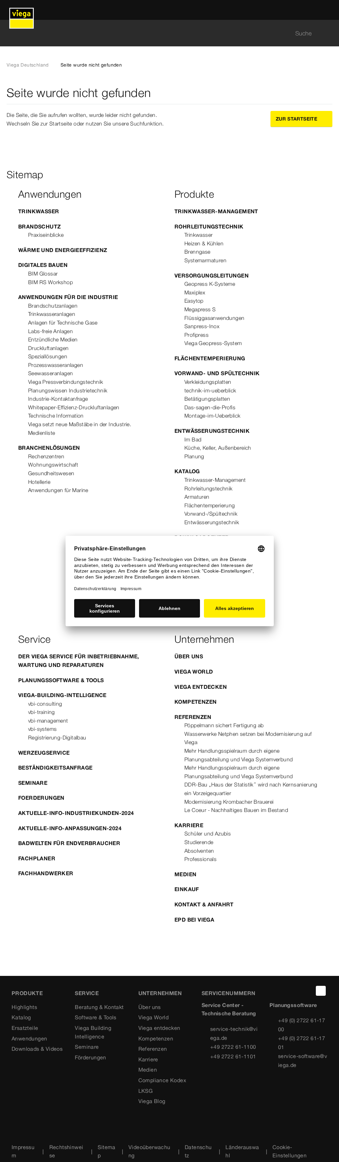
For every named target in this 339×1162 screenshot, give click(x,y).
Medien (185, 874)
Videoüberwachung (149, 1151)
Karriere (188, 825)
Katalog (187, 471)
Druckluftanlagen (48, 348)
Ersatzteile (25, 1028)
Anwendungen (29, 1038)
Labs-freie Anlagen (50, 331)
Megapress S (200, 309)
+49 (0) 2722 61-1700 (301, 1025)
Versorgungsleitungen (211, 275)
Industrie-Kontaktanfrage (58, 398)
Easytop (194, 300)
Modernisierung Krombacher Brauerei (229, 801)
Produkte (27, 993)
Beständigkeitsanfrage (55, 767)
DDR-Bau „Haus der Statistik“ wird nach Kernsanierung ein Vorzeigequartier (250, 788)
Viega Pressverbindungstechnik (65, 382)
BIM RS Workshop (50, 282)
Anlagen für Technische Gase (63, 322)
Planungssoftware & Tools (61, 680)
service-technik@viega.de (234, 1033)
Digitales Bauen (43, 265)
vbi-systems (42, 729)
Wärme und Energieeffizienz (62, 250)
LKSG (145, 1090)
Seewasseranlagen (50, 373)
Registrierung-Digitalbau (57, 737)
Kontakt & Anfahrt (204, 904)
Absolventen (199, 850)
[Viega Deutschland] (21, 10)
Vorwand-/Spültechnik (210, 513)
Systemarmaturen (205, 260)
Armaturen (197, 496)
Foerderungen (41, 797)
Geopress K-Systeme (209, 283)
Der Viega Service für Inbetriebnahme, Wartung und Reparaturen (78, 660)
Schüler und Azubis (207, 833)
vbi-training (41, 712)
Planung (194, 456)
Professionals (200, 859)
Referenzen (192, 717)
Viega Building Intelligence (93, 1032)
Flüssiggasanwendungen (214, 318)
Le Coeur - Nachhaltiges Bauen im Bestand (236, 810)
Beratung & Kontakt (99, 1007)
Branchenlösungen (49, 447)
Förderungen (90, 1057)
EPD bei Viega (194, 919)
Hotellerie (39, 482)
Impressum (23, 1151)
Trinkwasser (38, 211)
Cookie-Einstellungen (289, 1151)
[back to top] (321, 991)
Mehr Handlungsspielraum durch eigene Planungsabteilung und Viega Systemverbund (238, 755)
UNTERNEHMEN (160, 993)
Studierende (198, 842)
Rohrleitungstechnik (209, 226)
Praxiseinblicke (46, 234)
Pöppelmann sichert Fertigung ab (224, 725)
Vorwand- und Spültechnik (217, 373)
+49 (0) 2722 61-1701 (301, 1042)
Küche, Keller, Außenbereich (217, 447)
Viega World (193, 671)
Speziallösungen (47, 356)
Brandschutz (39, 226)
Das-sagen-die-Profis (209, 407)
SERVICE (87, 993)
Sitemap (106, 1151)
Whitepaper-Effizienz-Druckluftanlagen (74, 407)
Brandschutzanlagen (52, 305)
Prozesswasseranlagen (55, 365)
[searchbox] (164, 33)
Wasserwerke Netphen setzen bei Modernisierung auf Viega (248, 738)
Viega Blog (152, 1101)
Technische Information (56, 415)
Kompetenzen (195, 701)
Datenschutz (198, 1151)
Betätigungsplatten (207, 398)
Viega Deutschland (28, 65)
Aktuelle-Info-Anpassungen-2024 (69, 828)
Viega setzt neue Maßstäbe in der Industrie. (79, 424)
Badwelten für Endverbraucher (69, 843)
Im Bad (192, 439)
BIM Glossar (43, 273)
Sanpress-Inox (201, 326)
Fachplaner (36, 858)
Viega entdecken (200, 686)
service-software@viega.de (302, 1060)
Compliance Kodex (162, 1080)
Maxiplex (194, 292)
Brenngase (197, 251)
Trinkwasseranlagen (51, 314)
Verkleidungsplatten (207, 382)
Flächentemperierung (209, 358)
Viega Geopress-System (213, 343)
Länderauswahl (242, 1151)
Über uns (188, 656)
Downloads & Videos (37, 1048)
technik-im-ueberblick (210, 390)
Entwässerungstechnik (212, 431)
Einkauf (186, 889)
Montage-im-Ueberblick (212, 415)
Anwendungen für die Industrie (68, 297)
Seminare (32, 783)
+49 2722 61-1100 (233, 1046)
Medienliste (41, 432)
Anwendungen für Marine (58, 490)
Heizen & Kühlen (203, 243)
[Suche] (328, 33)
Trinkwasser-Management (216, 211)
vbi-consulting (45, 703)
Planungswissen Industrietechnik (67, 390)
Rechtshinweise (66, 1151)
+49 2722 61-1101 (233, 1056)
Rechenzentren (46, 456)
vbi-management (48, 720)
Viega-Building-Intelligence (62, 695)
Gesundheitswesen (51, 473)
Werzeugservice (44, 752)
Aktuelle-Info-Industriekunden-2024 (76, 813)
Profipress (196, 334)
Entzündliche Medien (53, 339)
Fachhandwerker (45, 873)
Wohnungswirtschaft (53, 464)
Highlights (24, 1007)
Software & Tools (95, 1017)
